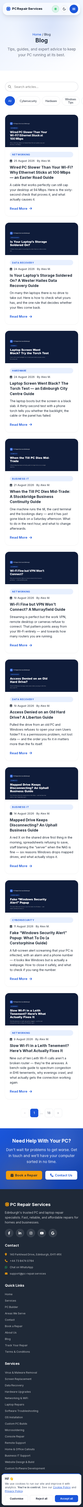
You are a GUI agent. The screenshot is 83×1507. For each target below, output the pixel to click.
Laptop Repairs (14, 1404)
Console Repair (14, 1436)
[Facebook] (9, 1233)
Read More (18, 208)
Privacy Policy (14, 1491)
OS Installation (14, 1417)
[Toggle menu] (74, 9)
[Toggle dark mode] (64, 9)
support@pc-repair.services (28, 1273)
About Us (11, 1332)
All (9, 101)
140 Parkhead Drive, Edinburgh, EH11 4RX (36, 1254)
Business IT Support (17, 1455)
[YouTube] (41, 1233)
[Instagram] (31, 1233)
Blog (8, 1339)
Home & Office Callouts (20, 1449)
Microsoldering (14, 1430)
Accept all (66, 1498)
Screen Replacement (18, 1379)
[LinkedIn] (20, 1233)
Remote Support (15, 1442)
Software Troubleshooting (21, 1410)
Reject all (41, 1498)
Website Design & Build (19, 1462)
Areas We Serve (15, 1313)
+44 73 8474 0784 (22, 1260)
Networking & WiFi (16, 1398)
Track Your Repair (16, 1345)
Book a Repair (26, 1175)
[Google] (53, 1233)
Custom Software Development (25, 1468)
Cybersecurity (28, 101)
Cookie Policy (62, 1487)
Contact (10, 1319)
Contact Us (63, 1175)
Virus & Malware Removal (21, 1372)
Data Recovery (14, 1385)
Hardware (51, 101)
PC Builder (11, 1307)
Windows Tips (70, 101)
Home (36, 34)
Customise (16, 1498)
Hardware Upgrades (18, 1391)
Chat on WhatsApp (21, 1267)
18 (48, 1113)
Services (10, 1300)
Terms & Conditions (17, 1351)
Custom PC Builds (16, 1423)
